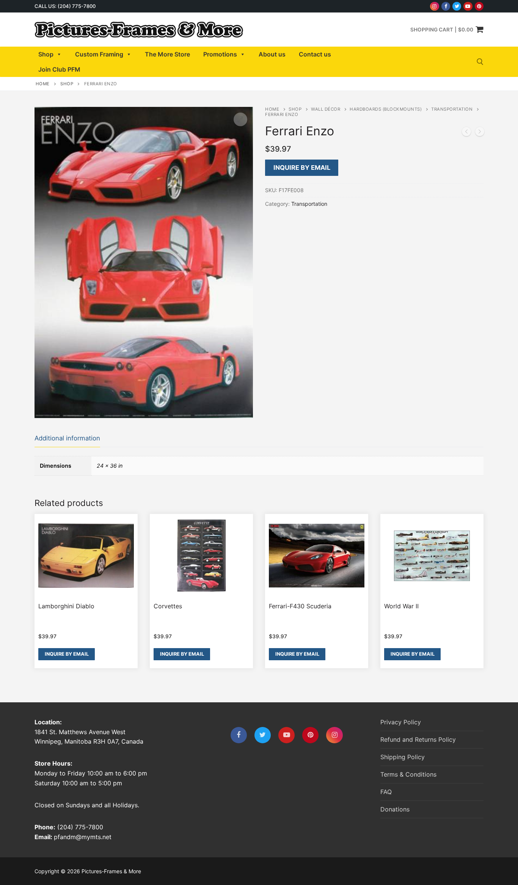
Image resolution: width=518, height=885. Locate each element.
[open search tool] (480, 61)
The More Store (167, 54)
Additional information (67, 438)
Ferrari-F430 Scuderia (300, 606)
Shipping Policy (402, 757)
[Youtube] (467, 6)
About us (272, 54)
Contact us (315, 54)
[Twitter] (456, 6)
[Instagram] (434, 6)
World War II (401, 606)
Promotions (220, 54)
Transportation (451, 109)
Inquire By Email (301, 167)
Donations (395, 809)
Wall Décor (325, 109)
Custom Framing (99, 54)
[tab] (67, 438)
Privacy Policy (400, 722)
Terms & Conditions (408, 774)
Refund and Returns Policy (418, 739)
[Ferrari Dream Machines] (466, 133)
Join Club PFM (59, 69)
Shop (45, 54)
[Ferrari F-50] (479, 133)
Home (43, 83)
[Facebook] (445, 6)
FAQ (386, 792)
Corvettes (168, 606)
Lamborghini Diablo (66, 606)
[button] (240, 119)
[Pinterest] (479, 6)
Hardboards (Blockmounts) (386, 109)
